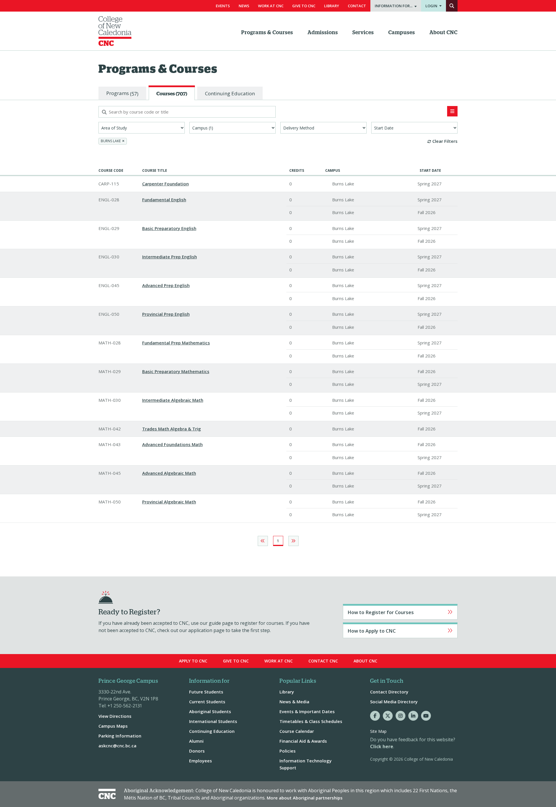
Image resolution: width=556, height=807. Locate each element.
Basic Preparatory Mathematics (175, 371)
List (452, 111)
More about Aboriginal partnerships (305, 798)
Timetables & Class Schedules (310, 721)
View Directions (114, 716)
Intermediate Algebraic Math (172, 400)
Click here (381, 746)
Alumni (196, 741)
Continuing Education (212, 731)
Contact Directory (389, 692)
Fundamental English (164, 199)
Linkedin (413, 716)
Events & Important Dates (307, 711)
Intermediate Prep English (169, 257)
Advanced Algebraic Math (169, 473)
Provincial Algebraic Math (169, 502)
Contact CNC (323, 661)
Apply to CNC (400, 630)
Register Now (400, 612)
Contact (357, 5)
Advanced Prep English (166, 285)
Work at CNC (278, 661)
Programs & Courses (267, 32)
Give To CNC (303, 5)
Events (223, 5)
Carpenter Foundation (165, 184)
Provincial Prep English (166, 314)
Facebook (375, 716)
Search (452, 6)
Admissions (323, 32)
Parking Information (119, 736)
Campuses (401, 32)
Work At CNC (271, 5)
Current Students (207, 701)
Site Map (378, 731)
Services (363, 32)
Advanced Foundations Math (172, 444)
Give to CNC (236, 661)
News (244, 5)
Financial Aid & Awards (303, 741)
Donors (197, 751)
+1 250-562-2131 (124, 705)
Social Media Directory (394, 701)
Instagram (400, 716)
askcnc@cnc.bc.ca (117, 745)
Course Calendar (296, 731)
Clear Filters (445, 141)
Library (331, 5)
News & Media (294, 701)
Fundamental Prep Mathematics (176, 343)
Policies (287, 751)
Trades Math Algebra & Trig (171, 429)
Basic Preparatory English (169, 228)
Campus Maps (113, 726)
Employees (200, 761)
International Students (213, 721)
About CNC (443, 32)
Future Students (206, 692)
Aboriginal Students (210, 711)
